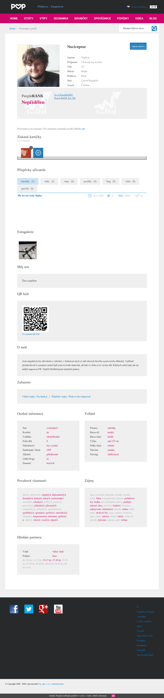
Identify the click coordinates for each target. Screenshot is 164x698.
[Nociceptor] (44, 86)
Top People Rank (145, 655)
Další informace (99, 696)
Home (14, 18)
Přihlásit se (43, 6)
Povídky (123, 18)
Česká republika (139, 7)
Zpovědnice (102, 18)
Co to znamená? (23, 141)
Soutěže (140, 631)
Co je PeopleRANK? (63, 95)
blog (110, 181)
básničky (27, 181)
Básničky (81, 18)
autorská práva (58, 684)
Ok (113, 696)
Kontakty (141, 640)
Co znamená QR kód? (31, 334)
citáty (49, 181)
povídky (90, 181)
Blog (153, 18)
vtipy (69, 181)
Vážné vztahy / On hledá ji (34, 396)
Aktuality (141, 616)
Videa (139, 18)
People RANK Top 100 (65, 98)
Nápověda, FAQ (144, 635)
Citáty (28, 18)
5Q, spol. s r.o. (44, 684)
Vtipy (43, 18)
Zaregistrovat (57, 6)
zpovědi (27, 188)
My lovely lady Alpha (30, 195)
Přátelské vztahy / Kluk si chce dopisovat (71, 396)
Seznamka (61, 18)
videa (130, 181)
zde (83, 128)
